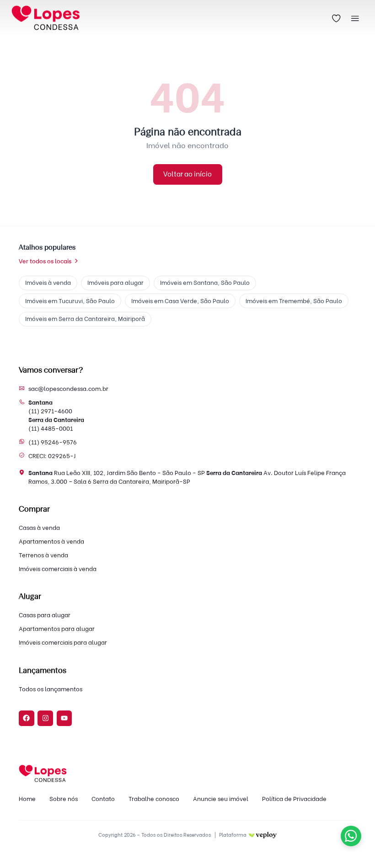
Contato (103, 798)
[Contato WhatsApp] (351, 836)
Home (27, 798)
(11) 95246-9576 (52, 442)
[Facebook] (26, 718)
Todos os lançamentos (50, 689)
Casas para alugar (44, 615)
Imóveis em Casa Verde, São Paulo (180, 300)
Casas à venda (39, 527)
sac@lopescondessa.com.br (68, 388)
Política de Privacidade (294, 798)
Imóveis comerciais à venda (57, 568)
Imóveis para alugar (115, 282)
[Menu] (355, 18)
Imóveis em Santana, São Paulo (205, 282)
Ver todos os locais (45, 261)
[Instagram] (45, 718)
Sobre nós (63, 798)
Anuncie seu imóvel (220, 798)
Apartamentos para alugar (57, 628)
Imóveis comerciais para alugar (63, 642)
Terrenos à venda (43, 555)
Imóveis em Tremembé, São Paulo (294, 300)
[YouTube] (64, 718)
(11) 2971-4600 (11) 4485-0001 (56, 415)
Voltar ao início (187, 174)
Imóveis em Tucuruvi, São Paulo (70, 300)
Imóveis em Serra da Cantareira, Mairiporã (85, 318)
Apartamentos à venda (51, 541)
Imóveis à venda (48, 282)
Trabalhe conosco (154, 798)
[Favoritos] (336, 18)
